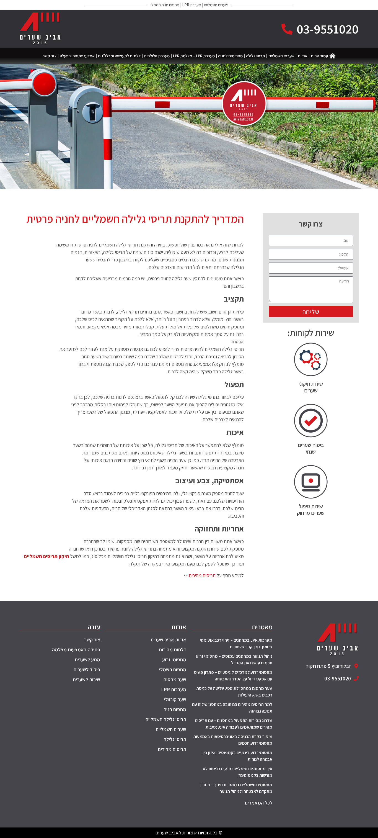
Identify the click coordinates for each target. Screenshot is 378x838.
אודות (302, 55)
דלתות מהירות (172, 649)
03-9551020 (328, 28)
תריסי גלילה (255, 55)
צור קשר (49, 55)
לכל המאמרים (258, 803)
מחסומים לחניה (230, 55)
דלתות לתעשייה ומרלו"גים (119, 55)
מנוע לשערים (87, 659)
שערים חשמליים (281, 55)
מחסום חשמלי (172, 669)
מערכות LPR (173, 689)
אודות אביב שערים (168, 640)
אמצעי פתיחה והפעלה (77, 55)
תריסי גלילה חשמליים (166, 719)
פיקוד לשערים (87, 669)
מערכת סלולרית (157, 55)
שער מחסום (175, 679)
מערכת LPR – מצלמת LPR (194, 55)
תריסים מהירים (202, 575)
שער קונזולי (175, 699)
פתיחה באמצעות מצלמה (76, 649)
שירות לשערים (86, 679)
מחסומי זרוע (174, 659)
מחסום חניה (175, 709)
